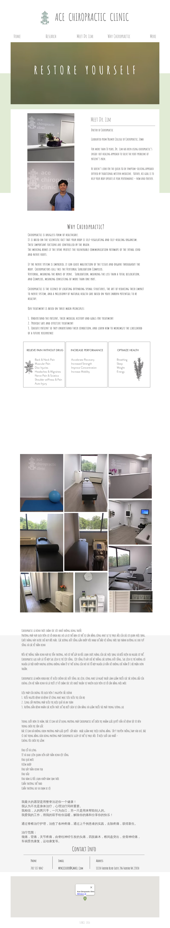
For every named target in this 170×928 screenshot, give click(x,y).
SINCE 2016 (85, 922)
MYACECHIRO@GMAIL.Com (70, 868)
